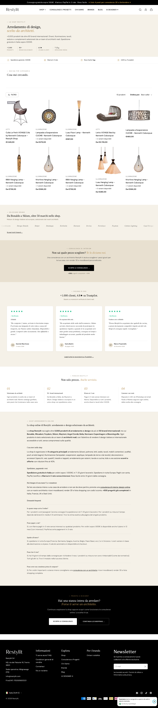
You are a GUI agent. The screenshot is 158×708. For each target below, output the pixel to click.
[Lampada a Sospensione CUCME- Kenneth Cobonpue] (49, 113)
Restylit (15, 698)
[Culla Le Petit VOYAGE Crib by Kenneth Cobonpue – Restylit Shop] (19, 113)
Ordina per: (135, 95)
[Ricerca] (140, 9)
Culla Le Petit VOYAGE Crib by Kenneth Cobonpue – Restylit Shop (18, 135)
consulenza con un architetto (85, 570)
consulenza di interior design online (115, 487)
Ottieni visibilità (93, 655)
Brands (64, 668)
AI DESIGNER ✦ (67, 676)
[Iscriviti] (145, 666)
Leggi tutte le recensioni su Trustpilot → (79, 357)
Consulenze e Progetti (70, 659)
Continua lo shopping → (94, 621)
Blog (63, 672)
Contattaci (40, 666)
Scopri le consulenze (63, 621)
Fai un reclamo (42, 670)
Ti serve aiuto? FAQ (43, 655)
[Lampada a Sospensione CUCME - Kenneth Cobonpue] (139, 113)
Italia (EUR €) (14, 693)
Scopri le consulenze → (79, 268)
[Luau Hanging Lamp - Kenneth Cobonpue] (109, 161)
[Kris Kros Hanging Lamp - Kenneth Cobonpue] (49, 160)
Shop (63, 655)
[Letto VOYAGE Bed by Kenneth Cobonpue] (109, 113)
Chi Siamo (65, 664)
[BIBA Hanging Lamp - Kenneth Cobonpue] (19, 160)
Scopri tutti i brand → (15, 232)
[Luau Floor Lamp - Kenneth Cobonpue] (79, 113)
